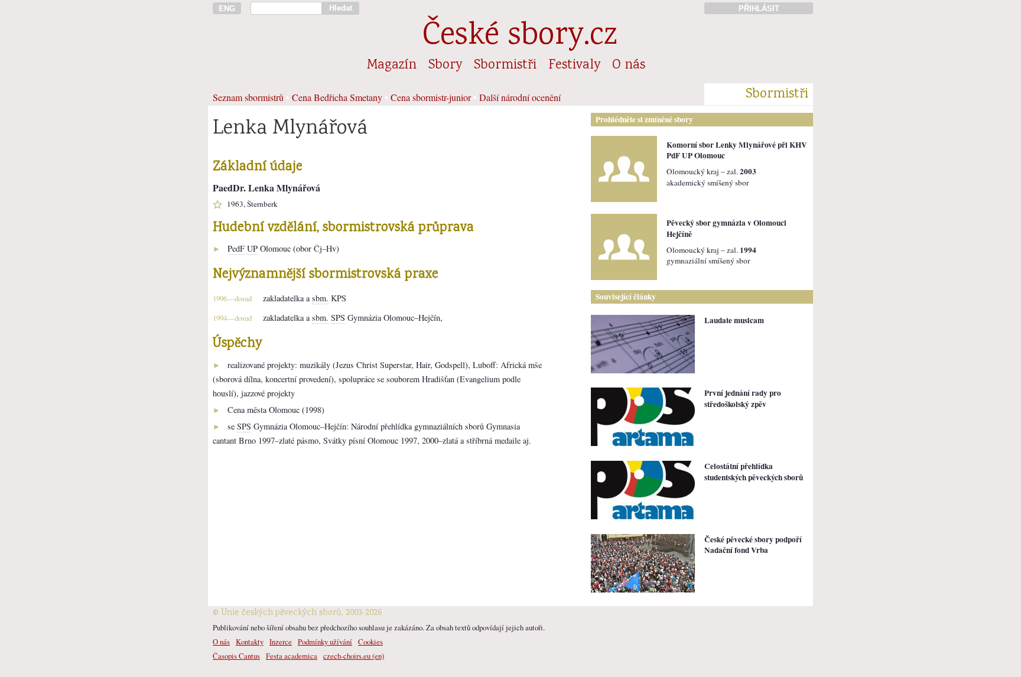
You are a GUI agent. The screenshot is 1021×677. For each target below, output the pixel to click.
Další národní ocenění (520, 97)
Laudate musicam (734, 320)
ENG (227, 8)
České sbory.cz (519, 37)
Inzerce (280, 641)
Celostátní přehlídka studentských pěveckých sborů (753, 471)
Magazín (392, 65)
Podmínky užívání (325, 641)
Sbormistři (505, 65)
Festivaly (574, 65)
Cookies (370, 641)
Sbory (445, 65)
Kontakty (250, 641)
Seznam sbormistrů (248, 97)
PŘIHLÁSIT (759, 8)
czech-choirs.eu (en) (353, 655)
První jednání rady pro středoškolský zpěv (742, 398)
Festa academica (291, 655)
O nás (628, 65)
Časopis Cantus (236, 655)
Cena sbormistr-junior (431, 97)
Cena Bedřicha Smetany (337, 97)
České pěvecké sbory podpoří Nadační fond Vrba (753, 544)
